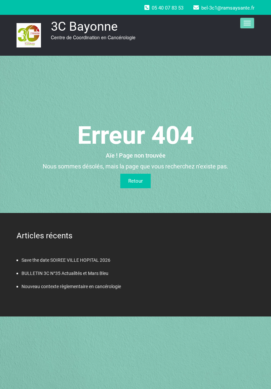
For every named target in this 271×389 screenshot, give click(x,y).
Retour (135, 181)
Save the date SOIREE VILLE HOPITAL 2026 (65, 260)
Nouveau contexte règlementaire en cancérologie (71, 286)
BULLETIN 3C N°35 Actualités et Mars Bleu (64, 273)
